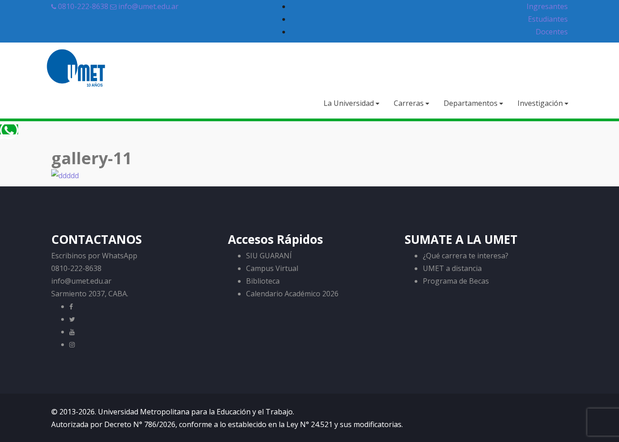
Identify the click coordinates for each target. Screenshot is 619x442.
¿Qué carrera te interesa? (465, 256)
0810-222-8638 (82, 6)
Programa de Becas (456, 281)
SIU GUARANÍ (269, 256)
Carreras (410, 103)
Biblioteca (263, 281)
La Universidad (350, 103)
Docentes (552, 32)
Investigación (541, 103)
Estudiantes (548, 19)
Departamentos (471, 103)
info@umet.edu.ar (148, 6)
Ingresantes (547, 6)
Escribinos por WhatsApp (94, 256)
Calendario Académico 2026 (292, 294)
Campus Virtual (272, 268)
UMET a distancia (452, 268)
